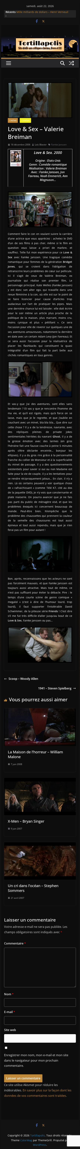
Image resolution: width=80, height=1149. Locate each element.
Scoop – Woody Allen (23, 679)
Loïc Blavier (41, 144)
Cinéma (12, 120)
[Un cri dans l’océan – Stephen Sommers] (40, 845)
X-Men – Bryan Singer (26, 821)
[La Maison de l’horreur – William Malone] (40, 711)
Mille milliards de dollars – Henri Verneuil (42, 12)
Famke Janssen (59, 144)
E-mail (9, 1012)
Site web (10, 1030)
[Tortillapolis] (40, 38)
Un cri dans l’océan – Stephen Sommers (33, 888)
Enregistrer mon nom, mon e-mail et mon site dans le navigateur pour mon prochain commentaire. (36, 1060)
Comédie (25, 120)
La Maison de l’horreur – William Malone (35, 754)
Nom (9, 994)
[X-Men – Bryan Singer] (40, 780)
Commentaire (15, 943)
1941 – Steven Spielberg (54, 688)
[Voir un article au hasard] (71, 63)
